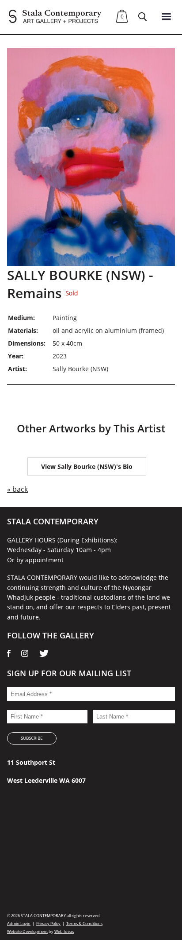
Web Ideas (64, 931)
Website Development (27, 931)
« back (17, 489)
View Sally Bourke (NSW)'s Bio (87, 466)
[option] (91, 157)
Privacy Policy (48, 923)
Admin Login (18, 923)
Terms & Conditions (84, 923)
